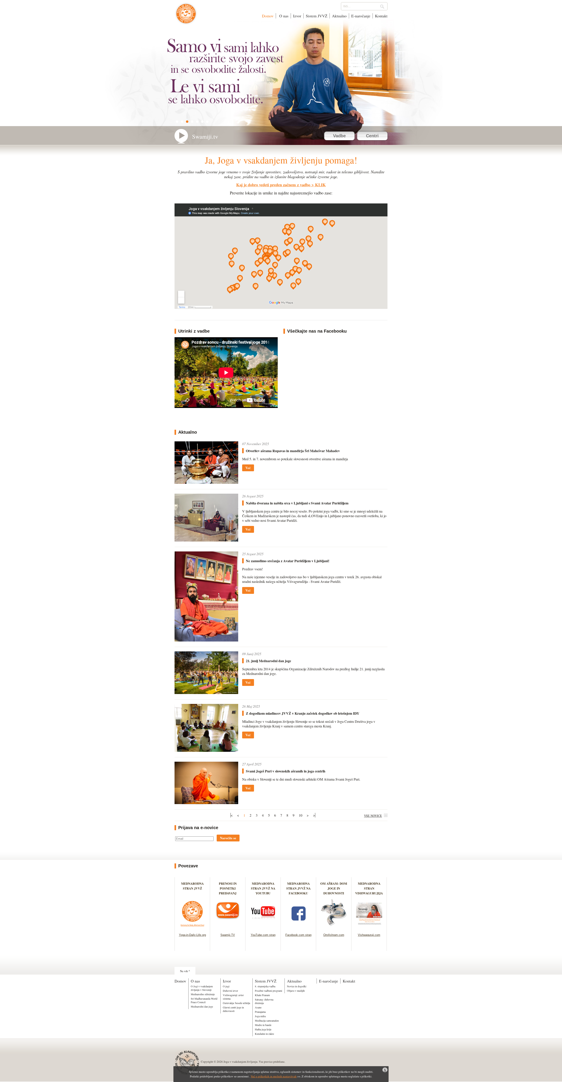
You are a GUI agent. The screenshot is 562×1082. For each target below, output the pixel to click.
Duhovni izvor (230, 990)
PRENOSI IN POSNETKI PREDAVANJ (228, 888)
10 (300, 815)
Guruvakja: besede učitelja (236, 1003)
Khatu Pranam (262, 995)
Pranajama (260, 1011)
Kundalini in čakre (264, 1033)
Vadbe (339, 135)
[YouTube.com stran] (263, 927)
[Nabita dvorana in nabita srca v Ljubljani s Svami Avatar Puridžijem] (206, 540)
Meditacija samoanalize (267, 1020)
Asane (258, 1007)
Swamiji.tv (205, 136)
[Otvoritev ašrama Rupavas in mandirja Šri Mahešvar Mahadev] (206, 482)
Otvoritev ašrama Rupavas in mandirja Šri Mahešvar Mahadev (293, 450)
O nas (283, 15)
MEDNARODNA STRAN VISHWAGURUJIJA (369, 888)
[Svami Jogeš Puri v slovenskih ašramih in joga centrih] (206, 802)
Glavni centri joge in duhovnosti (233, 1009)
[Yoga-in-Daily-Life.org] (192, 927)
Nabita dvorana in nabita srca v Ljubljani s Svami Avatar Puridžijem (297, 503)
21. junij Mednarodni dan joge (268, 660)
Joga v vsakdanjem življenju (186, 15)
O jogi (226, 986)
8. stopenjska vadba (265, 986)
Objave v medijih (296, 990)
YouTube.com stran (263, 935)
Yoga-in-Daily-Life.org (192, 935)
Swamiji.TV (227, 935)
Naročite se (228, 838)
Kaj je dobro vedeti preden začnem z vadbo (273, 185)
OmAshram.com (333, 935)
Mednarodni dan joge (202, 1006)
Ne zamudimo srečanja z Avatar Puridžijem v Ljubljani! (287, 560)
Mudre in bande (263, 1025)
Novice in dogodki (296, 986)
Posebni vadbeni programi (268, 990)
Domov (268, 15)
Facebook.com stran (298, 935)
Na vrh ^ (185, 971)
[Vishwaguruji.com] (369, 927)
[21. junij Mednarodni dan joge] (206, 692)
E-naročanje (360, 15)
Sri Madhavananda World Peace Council (204, 1000)
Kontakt (381, 15)
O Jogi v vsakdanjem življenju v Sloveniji (202, 987)
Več (248, 467)
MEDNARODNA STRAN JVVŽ (192, 888)
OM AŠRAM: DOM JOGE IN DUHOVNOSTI (333, 888)
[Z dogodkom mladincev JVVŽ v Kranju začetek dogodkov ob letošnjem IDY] (206, 750)
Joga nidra (260, 1016)
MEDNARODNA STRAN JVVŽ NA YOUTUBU (263, 888)
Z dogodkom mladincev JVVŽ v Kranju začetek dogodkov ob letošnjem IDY (302, 713)
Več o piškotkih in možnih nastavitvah (274, 1076)
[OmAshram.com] (334, 927)
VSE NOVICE (373, 816)
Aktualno (339, 15)
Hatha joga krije (263, 1029)
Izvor (297, 15)
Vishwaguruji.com (369, 935)
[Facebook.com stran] (298, 927)
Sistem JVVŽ (316, 15)
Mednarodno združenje (203, 994)
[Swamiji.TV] (228, 927)
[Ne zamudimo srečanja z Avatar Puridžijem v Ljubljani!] (206, 640)
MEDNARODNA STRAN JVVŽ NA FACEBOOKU (298, 888)
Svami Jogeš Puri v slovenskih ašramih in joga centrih (285, 771)
